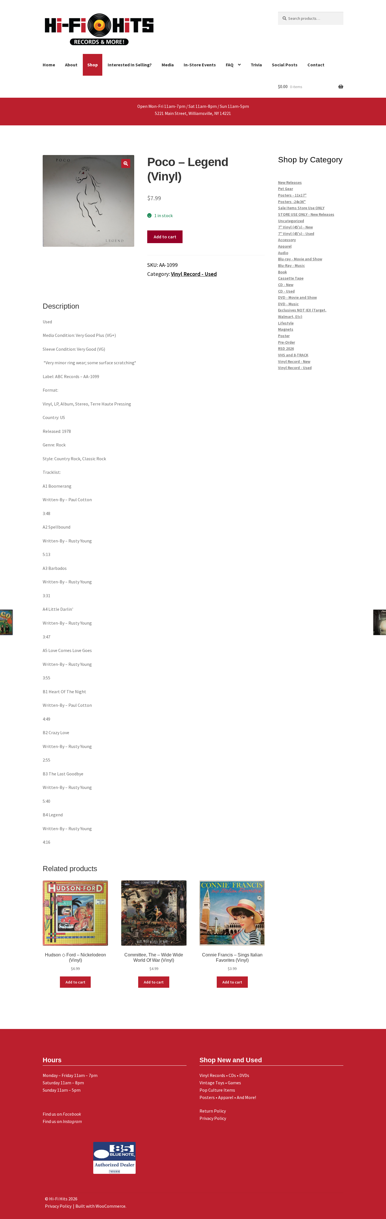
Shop (92, 64)
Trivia (256, 64)
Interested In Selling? (130, 64)
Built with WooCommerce (100, 1206)
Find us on (62, 1114)
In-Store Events (200, 64)
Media (168, 64)
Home (49, 64)
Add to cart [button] (75, 982)
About (71, 64)
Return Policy (212, 1111)
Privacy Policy (212, 1118)
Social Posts (285, 64)
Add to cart (165, 236)
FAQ (229, 64)
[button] (125, 163)
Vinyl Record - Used (194, 274)
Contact (315, 64)
